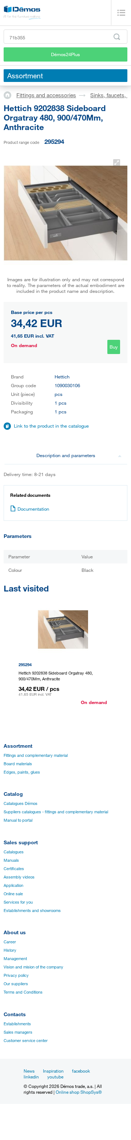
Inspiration (53, 1071)
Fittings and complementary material (36, 755)
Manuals (11, 860)
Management (15, 958)
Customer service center (26, 1040)
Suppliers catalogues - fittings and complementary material (56, 811)
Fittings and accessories (46, 95)
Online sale (13, 893)
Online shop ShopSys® (79, 1092)
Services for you (18, 902)
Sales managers (18, 1032)
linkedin (31, 1077)
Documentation (33, 509)
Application (13, 885)
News (29, 1071)
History (10, 950)
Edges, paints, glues (22, 772)
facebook (81, 1071)
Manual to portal (18, 820)
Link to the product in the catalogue (51, 426)
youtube (55, 1077)
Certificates (14, 868)
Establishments (17, 1023)
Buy (114, 347)
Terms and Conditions (23, 992)
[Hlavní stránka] (10, 94)
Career (10, 941)
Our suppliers (16, 983)
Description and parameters (65, 455)
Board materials (18, 763)
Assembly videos (19, 877)
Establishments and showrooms (32, 910)
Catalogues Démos (20, 803)
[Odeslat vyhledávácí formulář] (117, 37)
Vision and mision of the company (33, 967)
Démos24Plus (65, 54)
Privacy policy (16, 975)
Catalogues (14, 851)
